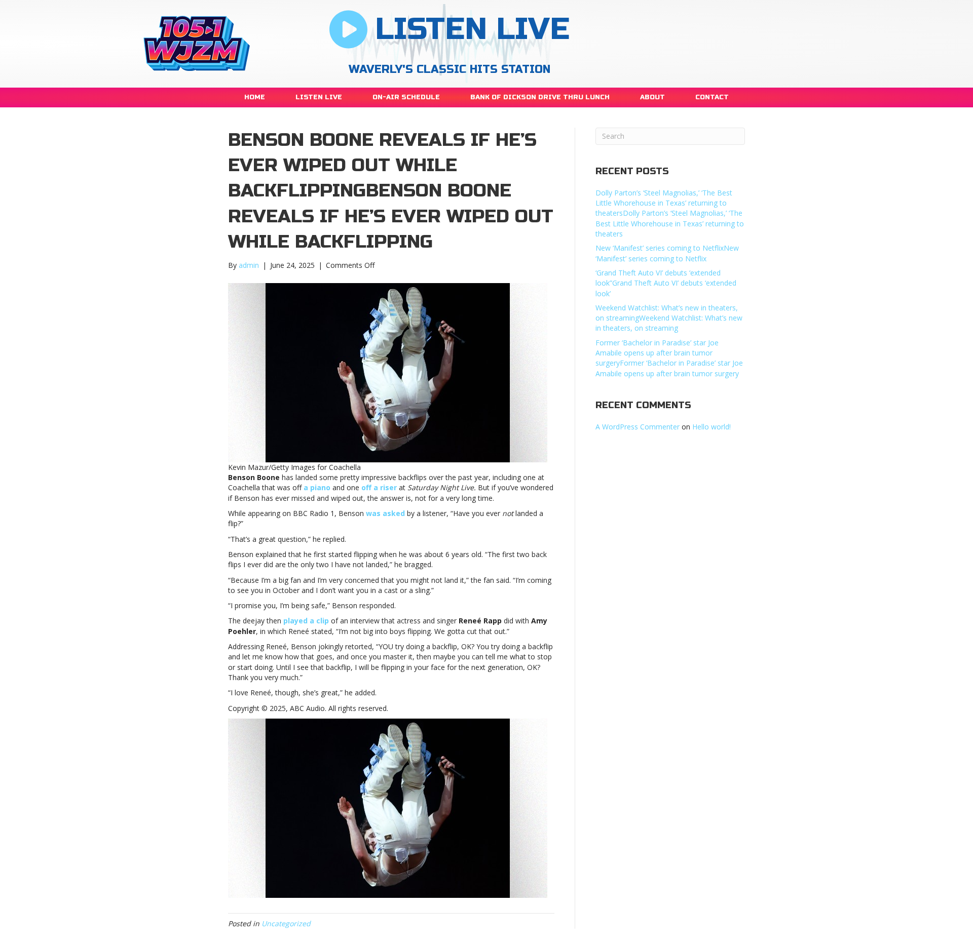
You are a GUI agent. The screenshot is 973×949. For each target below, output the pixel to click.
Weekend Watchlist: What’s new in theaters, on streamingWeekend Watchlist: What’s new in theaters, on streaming (668, 318)
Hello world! (711, 426)
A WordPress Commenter (637, 426)
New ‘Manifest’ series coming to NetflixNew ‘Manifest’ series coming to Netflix (667, 253)
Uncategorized (286, 923)
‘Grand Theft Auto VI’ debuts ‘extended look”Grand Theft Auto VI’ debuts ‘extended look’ (665, 283)
